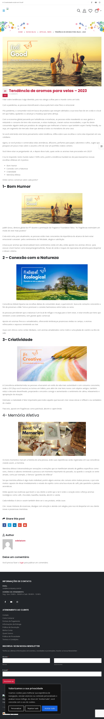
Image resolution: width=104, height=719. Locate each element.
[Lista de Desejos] (90, 10)
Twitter (9, 525)
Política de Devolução (11, 627)
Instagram (17, 601)
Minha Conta (7, 630)
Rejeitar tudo (33, 708)
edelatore (20, 540)
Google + (20, 525)
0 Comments (13, 94)
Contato (6, 615)
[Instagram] (99, 2)
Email (25, 525)
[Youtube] (95, 2)
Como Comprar (8, 618)
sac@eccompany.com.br (12, 588)
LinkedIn (14, 525)
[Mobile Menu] (5, 11)
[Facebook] (91, 2)
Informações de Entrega (12, 624)
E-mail (6, 670)
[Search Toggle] (79, 10)
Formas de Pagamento (11, 621)
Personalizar (16, 708)
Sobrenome (58, 664)
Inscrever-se (9, 681)
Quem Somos (8, 633)
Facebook (4, 525)
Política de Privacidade (11, 636)
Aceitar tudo (50, 708)
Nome (6, 657)
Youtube (11, 601)
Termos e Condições (10, 639)
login (22, 562)
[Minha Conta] (84, 10)
